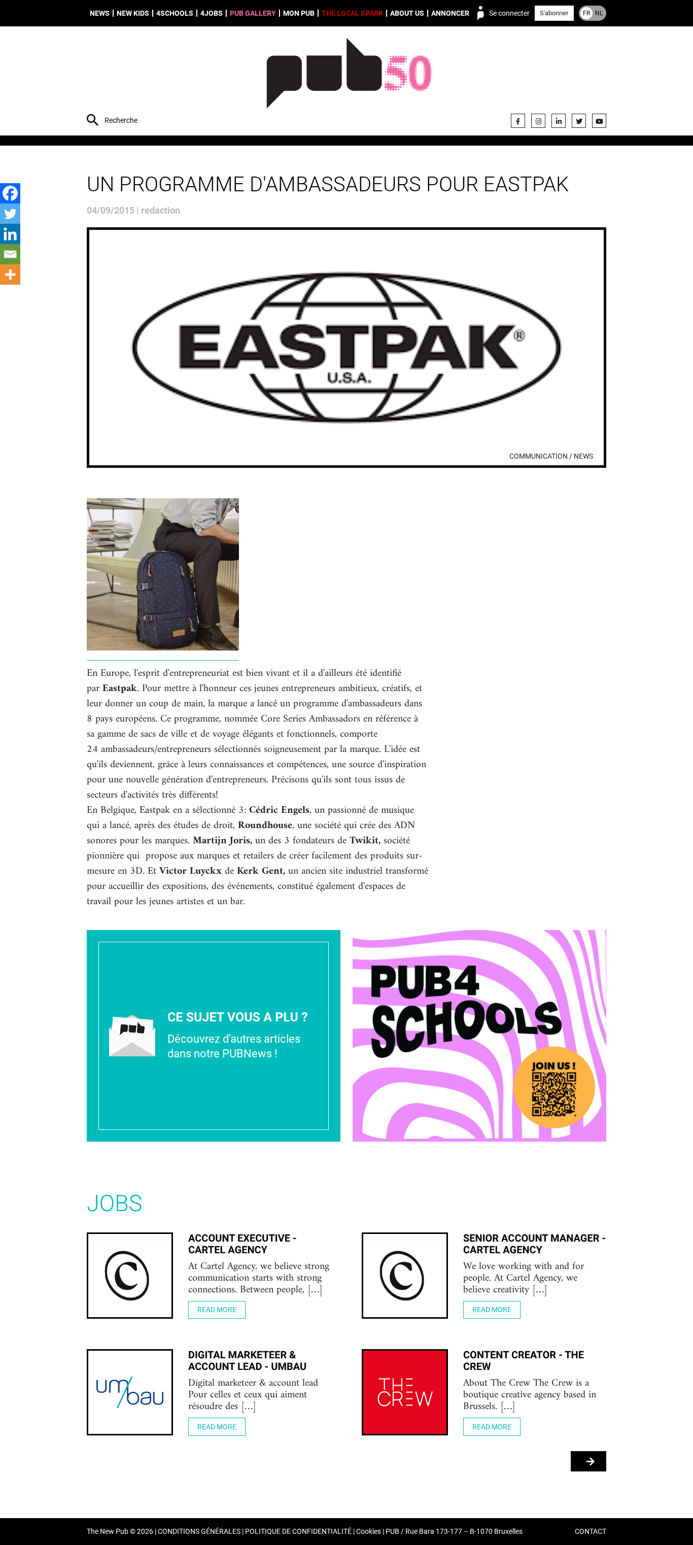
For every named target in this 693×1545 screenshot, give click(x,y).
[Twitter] (579, 121)
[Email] (10, 254)
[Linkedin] (10, 234)
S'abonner (554, 13)
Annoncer (450, 13)
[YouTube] (599, 121)
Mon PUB (299, 13)
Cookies (368, 1531)
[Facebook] (518, 121)
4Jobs (211, 13)
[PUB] (349, 82)
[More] (10, 274)
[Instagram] (538, 121)
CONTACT (590, 1531)
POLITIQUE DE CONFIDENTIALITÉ (298, 1531)
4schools (174, 13)
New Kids (133, 13)
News (100, 13)
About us (407, 13)
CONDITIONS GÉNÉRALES (199, 1531)
